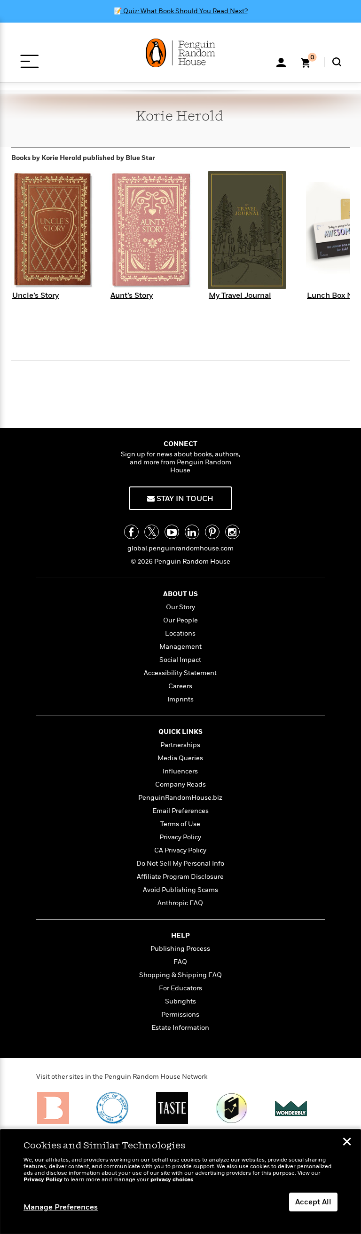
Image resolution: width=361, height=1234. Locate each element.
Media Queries (180, 758)
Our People (180, 620)
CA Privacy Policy (180, 850)
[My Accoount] (281, 61)
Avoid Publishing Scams (180, 889)
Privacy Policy (180, 837)
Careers (180, 686)
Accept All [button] (313, 1202)
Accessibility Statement (180, 673)
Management (180, 646)
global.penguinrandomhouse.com (180, 548)
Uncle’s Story (35, 295)
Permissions (180, 1014)
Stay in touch (184, 499)
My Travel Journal (240, 295)
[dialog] (180, 1182)
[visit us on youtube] (172, 532)
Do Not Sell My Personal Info (180, 863)
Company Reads (180, 784)
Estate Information (180, 1027)
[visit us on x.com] (151, 532)
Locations (180, 633)
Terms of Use (180, 824)
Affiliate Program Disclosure (180, 876)
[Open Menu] (29, 61)
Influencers (180, 771)
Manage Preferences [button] (61, 1207)
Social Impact (180, 659)
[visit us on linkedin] (192, 532)
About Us (180, 593)
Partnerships (180, 744)
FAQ (180, 961)
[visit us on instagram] (232, 532)
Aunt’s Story (131, 295)
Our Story (180, 607)
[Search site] (336, 61)
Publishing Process (180, 948)
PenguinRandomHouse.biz (180, 797)
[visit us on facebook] (131, 532)
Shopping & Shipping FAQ (180, 975)
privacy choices (171, 1180)
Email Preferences (180, 810)
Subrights (180, 1001)
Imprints (180, 699)
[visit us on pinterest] (212, 532)
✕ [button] (347, 1142)
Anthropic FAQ (180, 903)
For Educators (180, 988)
